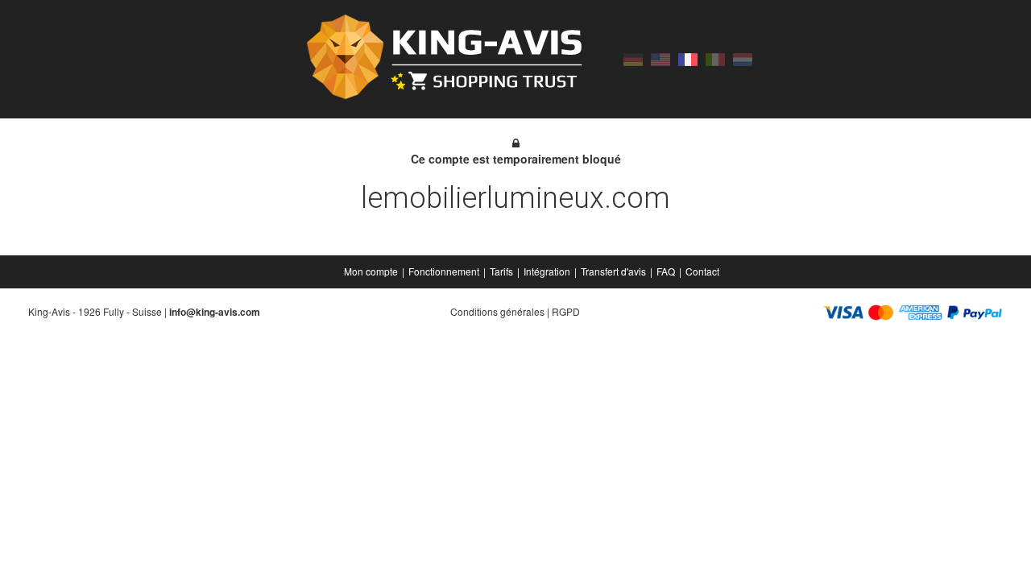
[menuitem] (372, 271)
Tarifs (501, 271)
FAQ (665, 271)
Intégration (547, 271)
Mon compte (371, 271)
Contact (702, 271)
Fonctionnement (443, 271)
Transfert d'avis (613, 271)
